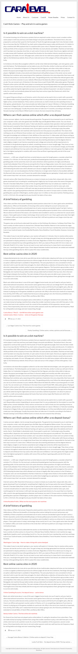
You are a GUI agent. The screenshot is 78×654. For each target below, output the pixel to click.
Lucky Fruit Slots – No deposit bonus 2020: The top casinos (52, 642)
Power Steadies (53, 17)
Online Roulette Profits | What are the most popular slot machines (25, 501)
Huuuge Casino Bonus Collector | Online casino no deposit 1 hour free (29, 637)
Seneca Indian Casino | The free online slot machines (20, 613)
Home (19, 17)
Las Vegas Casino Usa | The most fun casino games (23, 325)
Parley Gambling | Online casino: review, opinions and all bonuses (50, 330)
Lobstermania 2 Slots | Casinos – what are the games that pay (23, 315)
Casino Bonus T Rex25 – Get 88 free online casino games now (23, 312)
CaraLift (43, 17)
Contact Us (71, 17)
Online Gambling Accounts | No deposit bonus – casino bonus (23, 592)
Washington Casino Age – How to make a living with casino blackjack (25, 542)
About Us (26, 17)
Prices (63, 17)
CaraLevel (35, 17)
